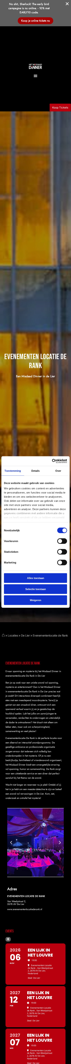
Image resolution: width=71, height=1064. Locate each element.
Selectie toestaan (35, 588)
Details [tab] (35, 470)
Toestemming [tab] (12, 470)
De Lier (25, 635)
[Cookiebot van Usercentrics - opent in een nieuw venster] (52, 461)
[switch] (62, 541)
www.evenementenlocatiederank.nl (24, 909)
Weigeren (35, 599)
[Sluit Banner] (67, 4)
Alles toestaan (35, 577)
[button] (35, 76)
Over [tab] (58, 470)
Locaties (13, 635)
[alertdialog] (35, 13)
